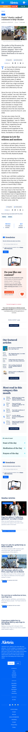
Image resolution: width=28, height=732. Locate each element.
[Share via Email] (20, 63)
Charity (4, 216)
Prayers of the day (11, 453)
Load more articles (14, 378)
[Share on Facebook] (12, 63)
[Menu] (4, 2)
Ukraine (10, 216)
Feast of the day (10, 443)
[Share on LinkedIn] (15, 63)
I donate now (8, 292)
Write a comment (14, 325)
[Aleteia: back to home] (14, 2)
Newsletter (14, 683)
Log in (18, 320)
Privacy (14, 727)
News (14, 671)
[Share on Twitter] (17, 63)
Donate (13, 6)
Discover (14, 677)
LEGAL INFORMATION (14, 717)
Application (14, 685)
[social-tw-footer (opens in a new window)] (15, 705)
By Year (14, 699)
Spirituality (14, 675)
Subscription (14, 689)
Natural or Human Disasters (9, 531)
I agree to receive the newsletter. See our (13, 248)
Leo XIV (4, 581)
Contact (14, 722)
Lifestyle (14, 673)
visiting (17, 182)
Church (3, 11)
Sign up (5, 252)
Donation (14, 691)
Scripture (5, 556)
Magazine (14, 687)
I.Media (16, 22)
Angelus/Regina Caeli (7, 503)
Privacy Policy (14, 724)
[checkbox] (3, 247)
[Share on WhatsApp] (23, 63)
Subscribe (5, 6)
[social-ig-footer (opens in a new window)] (18, 705)
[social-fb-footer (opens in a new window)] (12, 705)
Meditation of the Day (12, 448)
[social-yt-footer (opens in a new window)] (10, 705)
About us (14, 714)
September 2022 (14, 192)
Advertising (14, 693)
